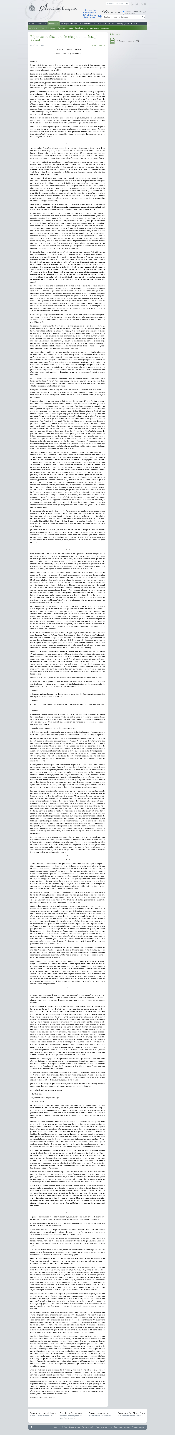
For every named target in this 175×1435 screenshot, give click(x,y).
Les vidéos (105, 28)
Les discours (80, 28)
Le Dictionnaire (85, 23)
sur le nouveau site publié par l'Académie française (71, 1415)
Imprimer (141, 4)
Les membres (34, 28)
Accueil (32, 23)
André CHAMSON (98, 45)
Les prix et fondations (101, 23)
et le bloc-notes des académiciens (131, 1414)
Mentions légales (88, 1427)
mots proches (130, 13)
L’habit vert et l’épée (65, 28)
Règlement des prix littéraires (100, 1414)
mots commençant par (133, 11)
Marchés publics (138, 1427)
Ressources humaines (122, 1427)
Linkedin (56, 1427)
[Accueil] (52, 6)
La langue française (69, 23)
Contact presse (74, 1427)
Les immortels (53, 23)
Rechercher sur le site (104, 1427)
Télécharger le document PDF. (128, 41)
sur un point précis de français (43, 1414)
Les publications (93, 28)
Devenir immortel (48, 28)
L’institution (41, 23)
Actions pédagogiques (120, 23)
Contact (64, 1427)
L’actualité (135, 23)
